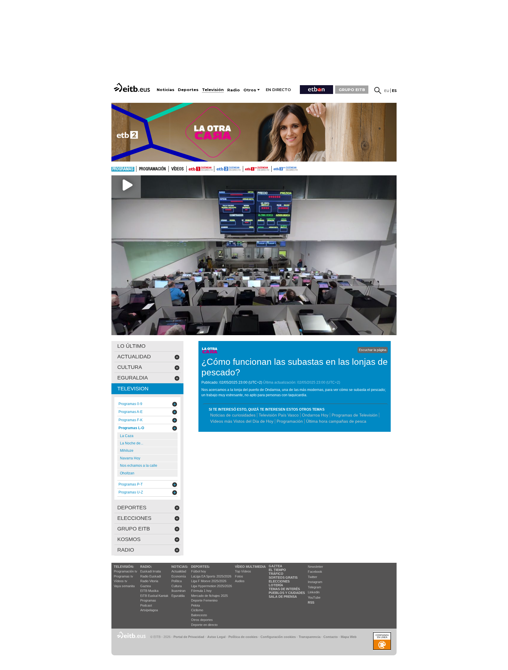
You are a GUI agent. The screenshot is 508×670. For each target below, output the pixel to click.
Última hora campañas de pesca (336, 421)
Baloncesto (199, 615)
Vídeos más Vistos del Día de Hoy (241, 421)
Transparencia (309, 637)
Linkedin (314, 592)
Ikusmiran (178, 590)
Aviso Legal (216, 637)
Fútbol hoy (198, 571)
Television (132, 389)
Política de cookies (243, 637)
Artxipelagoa (149, 610)
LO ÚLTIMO (131, 346)
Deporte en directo (204, 625)
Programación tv (125, 571)
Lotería (276, 585)
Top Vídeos (243, 571)
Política (176, 581)
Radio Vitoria (149, 581)
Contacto (330, 637)
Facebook (315, 571)
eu (386, 90)
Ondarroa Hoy (315, 415)
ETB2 (228, 169)
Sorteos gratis (283, 577)
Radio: (146, 566)
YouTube (314, 597)
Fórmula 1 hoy (201, 590)
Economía (178, 576)
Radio (125, 550)
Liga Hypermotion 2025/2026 (211, 586)
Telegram (314, 587)
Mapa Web (349, 637)
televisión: (124, 566)
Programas (122, 169)
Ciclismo (197, 610)
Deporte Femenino (204, 600)
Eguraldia (178, 595)
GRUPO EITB (352, 89)
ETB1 (200, 169)
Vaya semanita (124, 586)
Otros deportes (202, 620)
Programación (152, 169)
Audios (240, 581)
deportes (131, 508)
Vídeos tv (120, 581)
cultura (129, 367)
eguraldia (132, 378)
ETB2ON (274, 168)
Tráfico (276, 573)
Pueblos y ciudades (287, 593)
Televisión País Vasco (279, 415)
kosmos (129, 539)
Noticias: (179, 566)
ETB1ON (246, 168)
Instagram (315, 582)
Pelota (195, 605)
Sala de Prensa (283, 596)
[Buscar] (377, 90)
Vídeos (177, 169)
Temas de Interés (284, 589)
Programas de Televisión (354, 415)
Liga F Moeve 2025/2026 (208, 581)
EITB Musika (149, 590)
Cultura (176, 586)
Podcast (146, 605)
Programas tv (123, 576)
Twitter (312, 577)
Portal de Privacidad (188, 637)
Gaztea (145, 586)
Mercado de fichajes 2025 (209, 595)
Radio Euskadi (150, 576)
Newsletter (315, 566)
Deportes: (200, 566)
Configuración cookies (278, 637)
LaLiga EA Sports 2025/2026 (211, 576)
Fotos (239, 576)
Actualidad (178, 571)
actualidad (134, 357)
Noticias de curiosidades (232, 415)
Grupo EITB (133, 529)
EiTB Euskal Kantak (154, 595)
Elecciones (279, 581)
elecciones (134, 518)
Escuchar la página (372, 350)
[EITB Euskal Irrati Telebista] (132, 87)
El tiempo (277, 570)
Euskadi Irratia (150, 571)
